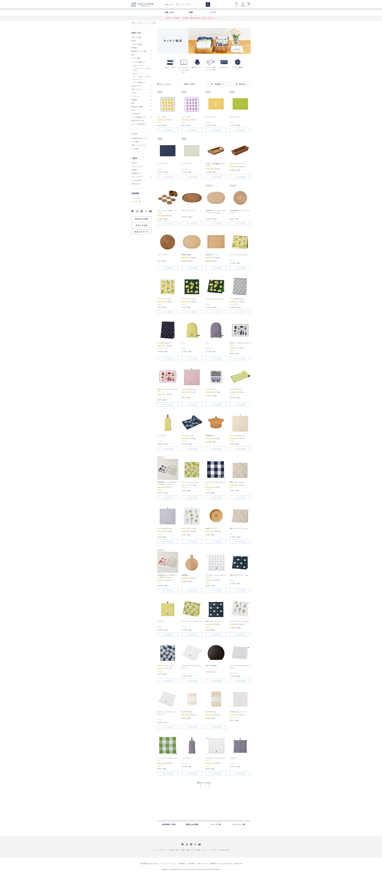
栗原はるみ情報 (192, 824)
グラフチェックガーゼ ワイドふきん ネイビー (167, 713)
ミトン (183, 343)
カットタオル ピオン (236, 389)
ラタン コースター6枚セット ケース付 (167, 212)
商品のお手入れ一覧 (137, 120)
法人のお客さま (224, 863)
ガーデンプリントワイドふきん (239, 621)
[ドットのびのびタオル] (240, 286)
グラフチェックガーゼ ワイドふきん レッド (191, 667)
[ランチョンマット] (216, 104)
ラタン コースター (163, 254)
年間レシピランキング (138, 145)
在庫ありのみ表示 (189, 84)
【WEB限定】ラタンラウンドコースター (239, 212)
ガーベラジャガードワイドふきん (191, 621)
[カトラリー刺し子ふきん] (191, 376)
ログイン (236, 6)
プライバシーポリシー (168, 863)
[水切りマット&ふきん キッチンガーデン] (240, 330)
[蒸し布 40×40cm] (216, 699)
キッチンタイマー (211, 389)
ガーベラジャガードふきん (189, 482)
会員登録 (243, 6)
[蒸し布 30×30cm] (191, 699)
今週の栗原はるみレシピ (139, 138)
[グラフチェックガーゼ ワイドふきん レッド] (191, 652)
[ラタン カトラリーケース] (240, 150)
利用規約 (182, 863)
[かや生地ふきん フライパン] (240, 699)
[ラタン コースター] (167, 241)
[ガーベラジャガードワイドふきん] (191, 608)
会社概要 (191, 863)
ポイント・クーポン (210, 850)
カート (249, 6)
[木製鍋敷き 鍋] (216, 422)
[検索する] (208, 4)
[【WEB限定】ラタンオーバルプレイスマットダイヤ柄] (216, 197)
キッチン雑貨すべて (139, 62)
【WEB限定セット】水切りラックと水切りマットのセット (167, 483)
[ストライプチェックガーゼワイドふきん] (240, 652)
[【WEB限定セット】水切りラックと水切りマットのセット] (167, 469)
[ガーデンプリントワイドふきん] (240, 608)
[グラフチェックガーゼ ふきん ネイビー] (216, 562)
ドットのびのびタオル (237, 299)
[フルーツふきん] (167, 104)
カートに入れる (168, 130)
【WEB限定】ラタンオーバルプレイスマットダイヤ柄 (215, 212)
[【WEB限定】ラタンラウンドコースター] (240, 197)
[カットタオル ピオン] (240, 376)
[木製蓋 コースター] (216, 515)
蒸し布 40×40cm (211, 712)
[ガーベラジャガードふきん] (191, 469)
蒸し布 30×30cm (186, 712)
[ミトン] (191, 330)
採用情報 (212, 863)
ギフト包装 (196, 850)
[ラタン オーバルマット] (191, 197)
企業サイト (201, 863)
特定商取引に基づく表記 (148, 863)
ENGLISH (237, 863)
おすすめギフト (136, 113)
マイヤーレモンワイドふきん (239, 254)
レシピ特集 (134, 142)
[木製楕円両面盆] (191, 241)
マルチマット (161, 621)
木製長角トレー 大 (211, 254)
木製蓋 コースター (211, 528)
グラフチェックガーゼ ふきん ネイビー (216, 576)
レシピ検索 (134, 148)
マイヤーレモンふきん (164, 299)
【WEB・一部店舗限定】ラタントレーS (215, 165)
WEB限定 (134, 48)
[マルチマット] (167, 608)
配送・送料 (185, 850)
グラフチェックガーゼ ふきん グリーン (216, 759)
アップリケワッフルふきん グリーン (167, 759)
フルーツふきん (162, 117)
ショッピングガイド (137, 166)
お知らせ (134, 163)
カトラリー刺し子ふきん (189, 389)
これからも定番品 (136, 44)
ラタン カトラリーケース (237, 163)
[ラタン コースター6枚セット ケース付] (167, 197)
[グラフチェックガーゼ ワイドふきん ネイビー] (167, 699)
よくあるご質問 (136, 180)
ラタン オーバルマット (188, 210)
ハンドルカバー (162, 435)
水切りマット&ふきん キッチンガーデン (240, 344)
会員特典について (136, 173)
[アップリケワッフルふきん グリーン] (167, 745)
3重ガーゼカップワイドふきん (239, 528)
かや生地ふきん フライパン (238, 712)
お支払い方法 (174, 850)
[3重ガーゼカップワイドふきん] (240, 515)
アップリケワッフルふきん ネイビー (215, 483)
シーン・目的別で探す (138, 124)
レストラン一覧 (136, 201)
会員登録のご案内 (169, 824)
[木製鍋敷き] (191, 562)
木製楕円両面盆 (186, 254)
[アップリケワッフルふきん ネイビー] (216, 469)
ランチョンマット (211, 117)
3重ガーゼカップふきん (237, 482)
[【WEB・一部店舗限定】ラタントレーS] (216, 150)
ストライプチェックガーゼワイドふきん (240, 667)
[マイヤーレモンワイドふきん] (240, 241)
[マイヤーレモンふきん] (167, 286)
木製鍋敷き (184, 575)
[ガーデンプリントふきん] (191, 515)
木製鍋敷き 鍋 (210, 435)
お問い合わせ (135, 184)
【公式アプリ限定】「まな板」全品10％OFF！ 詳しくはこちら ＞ (191, 18)
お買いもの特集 (136, 37)
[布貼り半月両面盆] (216, 652)
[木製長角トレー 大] (216, 241)
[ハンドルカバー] (167, 422)
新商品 (133, 41)
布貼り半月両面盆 (211, 665)
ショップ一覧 (135, 198)
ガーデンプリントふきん (189, 528)
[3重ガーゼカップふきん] (240, 469)
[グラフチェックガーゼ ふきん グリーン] (216, 745)
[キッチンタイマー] (216, 376)
